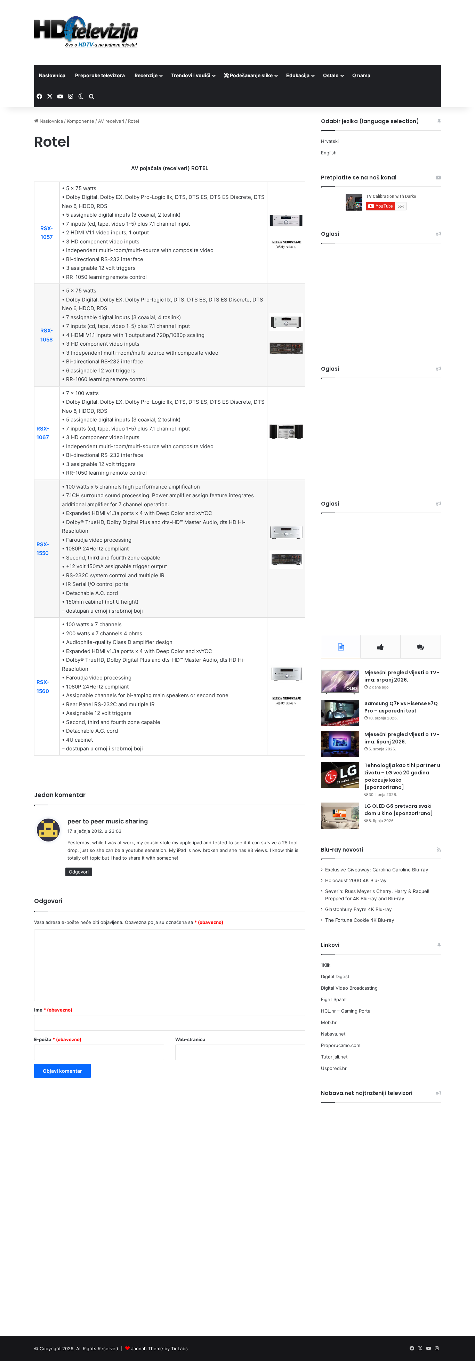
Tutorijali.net (334, 1057)
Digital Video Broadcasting (349, 988)
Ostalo (331, 75)
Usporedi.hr (334, 1068)
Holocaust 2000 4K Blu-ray (356, 880)
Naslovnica (52, 75)
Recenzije (146, 75)
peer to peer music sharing (107, 821)
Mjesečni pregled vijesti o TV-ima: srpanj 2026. (401, 676)
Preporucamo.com (340, 1045)
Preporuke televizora (100, 75)
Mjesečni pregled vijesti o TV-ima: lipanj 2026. (401, 738)
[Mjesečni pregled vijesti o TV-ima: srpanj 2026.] (340, 682)
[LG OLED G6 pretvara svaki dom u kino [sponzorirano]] (340, 816)
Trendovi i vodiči (190, 75)
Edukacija (297, 75)
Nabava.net (333, 1034)
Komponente (80, 121)
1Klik (325, 965)
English (329, 152)
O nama (361, 75)
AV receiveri (111, 121)
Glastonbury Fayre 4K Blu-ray (358, 909)
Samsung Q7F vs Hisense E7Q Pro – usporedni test (401, 707)
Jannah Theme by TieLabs (159, 1348)
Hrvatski (330, 141)
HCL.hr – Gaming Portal (346, 1011)
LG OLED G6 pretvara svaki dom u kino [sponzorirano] (398, 810)
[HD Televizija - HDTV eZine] (86, 32)
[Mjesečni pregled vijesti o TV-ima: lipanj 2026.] (340, 744)
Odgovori (79, 872)
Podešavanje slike (251, 75)
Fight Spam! (334, 999)
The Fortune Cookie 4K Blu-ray (359, 920)
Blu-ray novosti (342, 849)
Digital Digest (335, 976)
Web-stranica (190, 1039)
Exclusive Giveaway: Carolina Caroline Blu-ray (376, 869)
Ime (53, 1010)
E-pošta (57, 1039)
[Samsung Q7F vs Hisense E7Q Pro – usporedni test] (340, 713)
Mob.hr (329, 1022)
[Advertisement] (307, 22)
